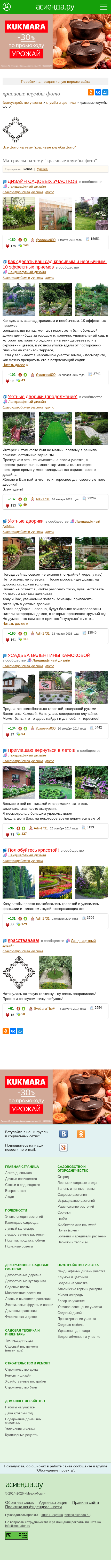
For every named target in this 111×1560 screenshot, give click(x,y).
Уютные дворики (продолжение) (42, 396)
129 (24, 924)
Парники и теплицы (73, 1242)
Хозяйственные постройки (25, 1381)
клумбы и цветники (61, 103)
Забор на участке (71, 1301)
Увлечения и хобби (20, 1429)
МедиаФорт (35, 1493)
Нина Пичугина (52, 1515)
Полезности (16, 1210)
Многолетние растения (23, 1293)
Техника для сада (19, 1340)
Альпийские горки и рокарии (80, 1289)
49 (25, 505)
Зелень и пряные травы (76, 1189)
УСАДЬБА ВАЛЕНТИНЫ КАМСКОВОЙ (49, 655)
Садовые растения (72, 1195)
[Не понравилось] (20, 241)
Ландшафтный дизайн (27, 186)
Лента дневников (18, 1173)
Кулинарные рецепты (21, 1435)
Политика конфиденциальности (33, 1507)
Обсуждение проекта (55, 1470)
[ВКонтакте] (63, 1134)
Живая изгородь (70, 1295)
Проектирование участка (77, 1319)
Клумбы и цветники (73, 1277)
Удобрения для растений (77, 1224)
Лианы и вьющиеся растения (28, 1299)
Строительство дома (21, 1369)
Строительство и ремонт (27, 1363)
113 (25, 639)
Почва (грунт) (68, 1230)
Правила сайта (85, 1502)
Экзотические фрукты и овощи (29, 1305)
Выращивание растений (76, 1200)
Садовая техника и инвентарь (22, 1332)
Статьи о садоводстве (22, 1185)
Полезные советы (19, 1246)
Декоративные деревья (23, 1275)
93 (23, 734)
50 (23, 1014)
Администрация (53, 1502)
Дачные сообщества (21, 1179)
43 (23, 380)
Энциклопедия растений (24, 1217)
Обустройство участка (78, 1265)
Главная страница (22, 1167)
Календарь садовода (21, 1222)
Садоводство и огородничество (73, 1168)
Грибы (62, 1218)
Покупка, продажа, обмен (25, 1240)
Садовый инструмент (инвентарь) (21, 1348)
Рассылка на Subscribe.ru (63, 1147)
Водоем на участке (73, 1283)
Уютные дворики (26, 521)
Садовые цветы (17, 1287)
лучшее (42, 169)
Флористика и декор (21, 1317)
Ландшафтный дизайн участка (81, 1271)
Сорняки (64, 1212)
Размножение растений (76, 1206)
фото (49, 192)
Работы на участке (20, 1407)
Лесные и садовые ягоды (77, 1183)
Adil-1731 (43, 499)
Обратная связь (19, 1502)
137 (24, 834)
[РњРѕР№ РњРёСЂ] (105, 92)
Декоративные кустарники (25, 1281)
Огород (63, 1177)
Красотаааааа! (23, 940)
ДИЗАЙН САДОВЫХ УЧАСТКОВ (42, 181)
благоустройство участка (22, 103)
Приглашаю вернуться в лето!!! (41, 750)
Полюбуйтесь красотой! (33, 850)
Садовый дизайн (70, 1313)
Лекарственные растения (24, 1234)
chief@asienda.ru (77, 1515)
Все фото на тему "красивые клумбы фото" (39, 147)
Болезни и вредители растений (82, 1236)
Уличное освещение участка (80, 1307)
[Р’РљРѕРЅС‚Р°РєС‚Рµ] (98, 92)
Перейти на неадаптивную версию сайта (55, 81)
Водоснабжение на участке (79, 1337)
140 (26, 245)
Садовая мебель (71, 1325)
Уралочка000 (46, 240)
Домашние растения (21, 1311)
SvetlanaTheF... (46, 1009)
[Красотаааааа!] (15, 141)
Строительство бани (21, 1387)
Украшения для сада (74, 1331)
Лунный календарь (20, 1228)
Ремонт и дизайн (18, 1375)
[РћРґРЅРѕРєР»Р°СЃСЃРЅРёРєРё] (91, 92)
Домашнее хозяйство (25, 1401)
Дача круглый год (19, 1413)
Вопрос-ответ (15, 1191)
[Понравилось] (25, 241)
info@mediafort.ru (17, 1526)
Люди (9, 1197)
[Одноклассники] (81, 1134)
